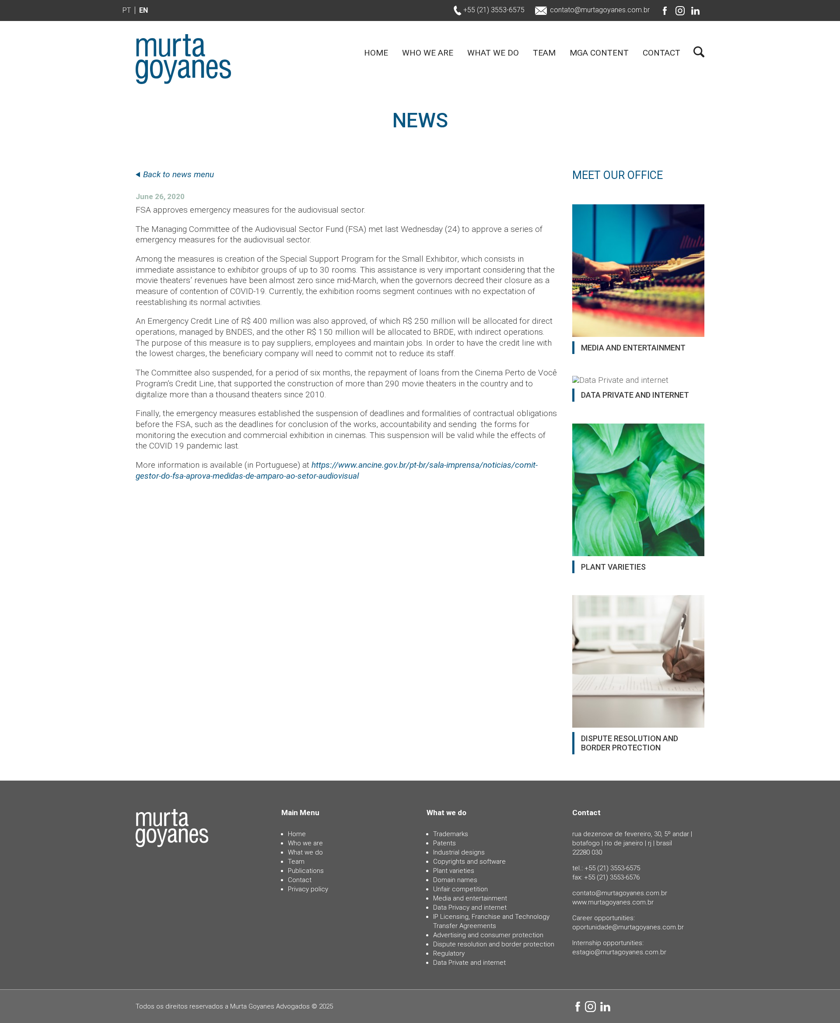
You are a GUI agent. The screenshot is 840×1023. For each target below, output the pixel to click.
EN (143, 10)
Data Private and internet (469, 963)
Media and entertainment (470, 898)
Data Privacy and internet (470, 907)
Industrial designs (459, 852)
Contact (661, 53)
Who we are (427, 53)
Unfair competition (460, 889)
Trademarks (450, 834)
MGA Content (599, 53)
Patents (444, 843)
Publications (306, 871)
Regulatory (449, 953)
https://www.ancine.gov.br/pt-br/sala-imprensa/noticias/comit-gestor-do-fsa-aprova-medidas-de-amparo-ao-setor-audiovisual (337, 470)
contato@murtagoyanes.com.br (600, 10)
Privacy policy (308, 889)
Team (544, 53)
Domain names (455, 880)
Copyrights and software (469, 861)
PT (126, 10)
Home (376, 53)
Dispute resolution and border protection (493, 944)
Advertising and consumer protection (488, 935)
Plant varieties (453, 871)
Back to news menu (178, 174)
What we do (493, 53)
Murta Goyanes (183, 59)
